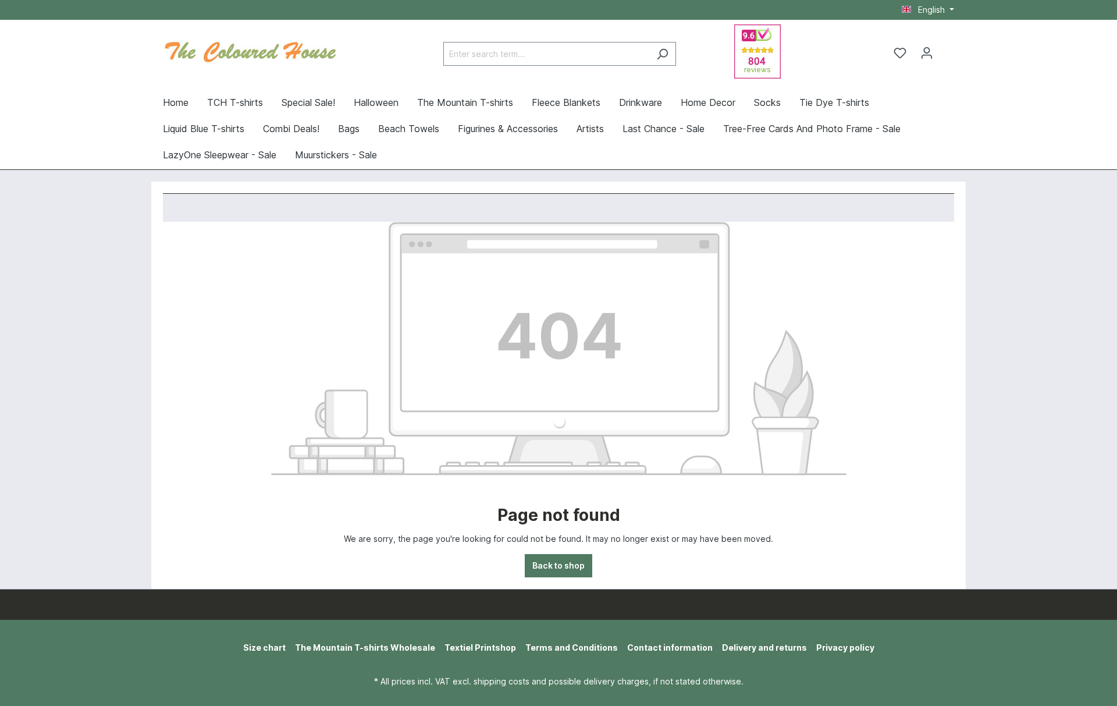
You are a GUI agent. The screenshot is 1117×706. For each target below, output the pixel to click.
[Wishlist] (900, 53)
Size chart (264, 647)
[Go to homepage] (250, 50)
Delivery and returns (764, 647)
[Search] (662, 54)
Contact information (670, 647)
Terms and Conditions (571, 647)
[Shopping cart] (947, 49)
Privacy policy (845, 647)
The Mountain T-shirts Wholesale (365, 647)
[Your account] (926, 53)
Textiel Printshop (480, 647)
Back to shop (558, 565)
